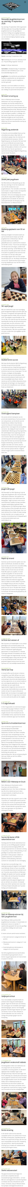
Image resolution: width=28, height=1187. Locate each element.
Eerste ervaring (7, 1130)
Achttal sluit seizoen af (10, 640)
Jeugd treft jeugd (7, 489)
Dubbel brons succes (9, 360)
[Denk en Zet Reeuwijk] (11, 9)
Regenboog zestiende (9, 129)
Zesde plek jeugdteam (10, 179)
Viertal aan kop (7, 669)
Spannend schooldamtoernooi (13, 723)
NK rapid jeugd (7, 306)
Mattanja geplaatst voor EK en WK (13, 230)
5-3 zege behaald (8, 703)
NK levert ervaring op (9, 96)
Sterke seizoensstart (9, 1170)
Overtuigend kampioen (10, 413)
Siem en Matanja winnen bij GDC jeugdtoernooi (12, 915)
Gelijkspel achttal (8, 996)
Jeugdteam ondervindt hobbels (13, 1062)
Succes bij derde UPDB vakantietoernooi (10, 838)
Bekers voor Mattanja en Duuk (13, 781)
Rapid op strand (7, 558)
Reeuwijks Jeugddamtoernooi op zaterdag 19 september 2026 (12, 21)
